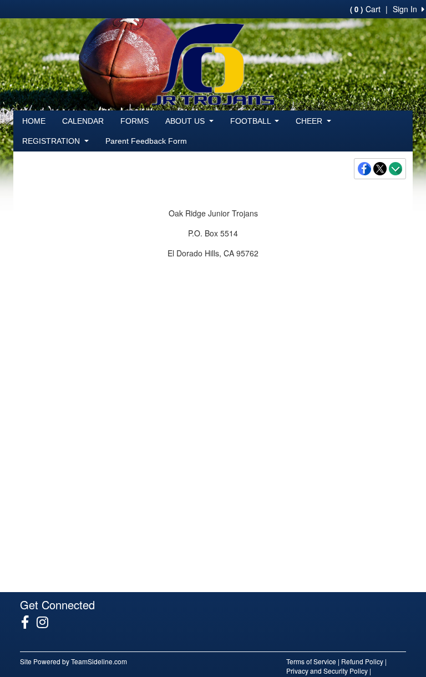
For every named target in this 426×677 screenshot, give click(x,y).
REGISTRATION (52, 141)
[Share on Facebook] (365, 168)
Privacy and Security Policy (327, 670)
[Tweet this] (380, 168)
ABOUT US (186, 121)
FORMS (134, 121)
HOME (33, 121)
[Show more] (395, 168)
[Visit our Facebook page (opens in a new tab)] (29, 622)
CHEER (310, 121)
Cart (365, 8)
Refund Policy (362, 661)
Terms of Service (311, 661)
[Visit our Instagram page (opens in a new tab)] (47, 622)
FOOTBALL (251, 121)
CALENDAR (83, 121)
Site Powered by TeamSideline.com (73, 661)
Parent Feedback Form (146, 141)
